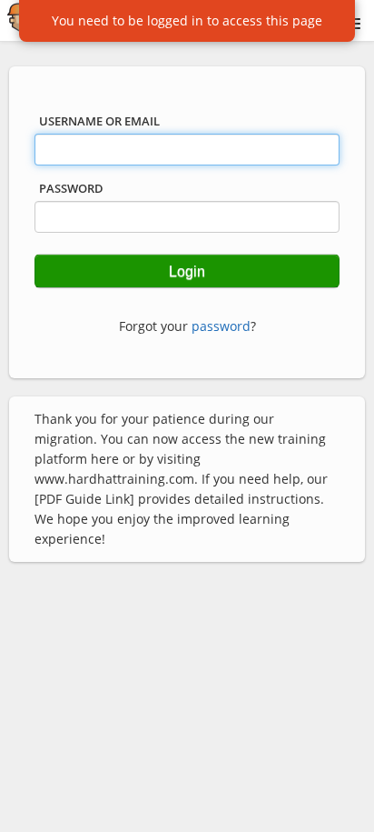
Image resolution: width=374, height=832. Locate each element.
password (221, 326)
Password (71, 188)
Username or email (99, 121)
